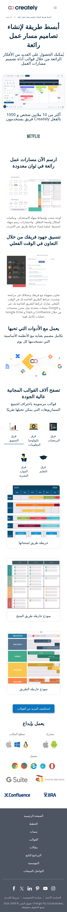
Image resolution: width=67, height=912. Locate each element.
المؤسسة (33, 863)
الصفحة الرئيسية (33, 816)
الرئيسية (9, 17)
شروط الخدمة (11, 897)
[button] (55, 8)
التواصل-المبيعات (33, 871)
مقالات (33, 847)
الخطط (33, 824)
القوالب (33, 839)
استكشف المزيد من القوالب (33, 709)
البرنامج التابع (33, 855)
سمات (33, 832)
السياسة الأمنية (53, 897)
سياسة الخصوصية (32, 897)
